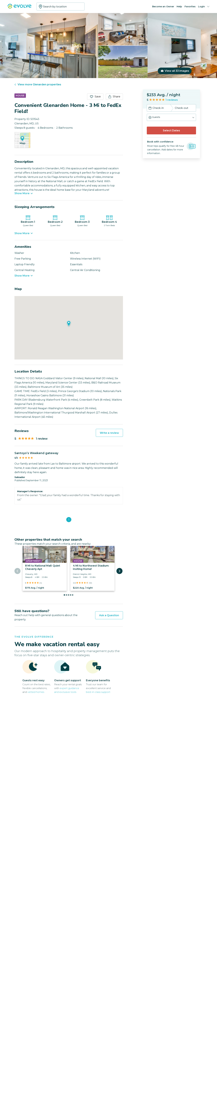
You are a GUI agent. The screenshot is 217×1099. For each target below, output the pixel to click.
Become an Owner (163, 6)
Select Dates (171, 130)
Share (116, 96)
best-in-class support (98, 691)
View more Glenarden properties (39, 84)
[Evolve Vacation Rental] (19, 7)
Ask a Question (109, 615)
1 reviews (172, 99)
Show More (22, 193)
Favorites (190, 6)
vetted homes (35, 691)
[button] (171, 117)
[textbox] (61, 6)
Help (179, 6)
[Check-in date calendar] (150, 108)
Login (201, 6)
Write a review (109, 432)
